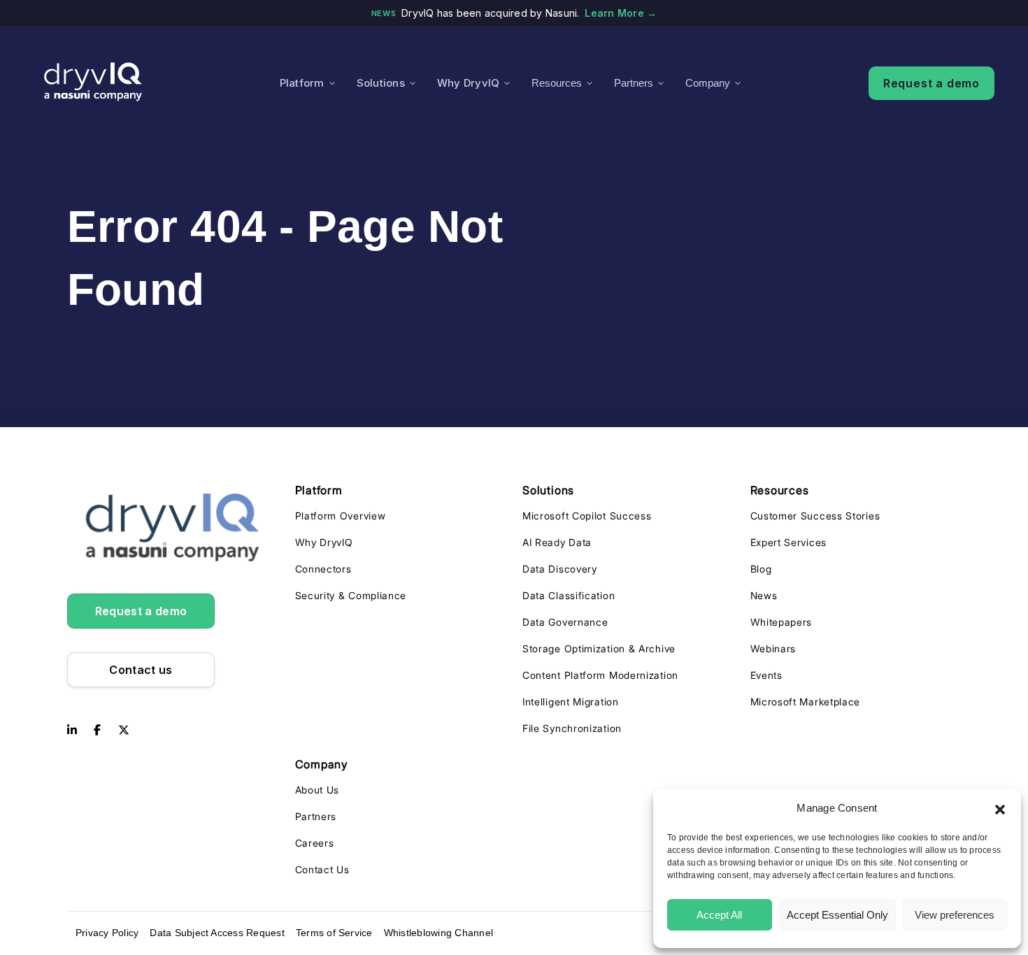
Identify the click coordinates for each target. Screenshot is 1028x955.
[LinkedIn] (72, 730)
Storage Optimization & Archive (599, 648)
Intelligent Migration (570, 702)
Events (766, 675)
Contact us (140, 670)
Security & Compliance (351, 595)
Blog (761, 569)
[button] (1000, 808)
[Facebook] (97, 730)
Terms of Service (334, 932)
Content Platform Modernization (600, 675)
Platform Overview (340, 516)
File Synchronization (572, 728)
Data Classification (568, 595)
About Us (317, 790)
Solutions (381, 82)
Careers (314, 843)
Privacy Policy (107, 932)
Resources (556, 83)
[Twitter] (123, 730)
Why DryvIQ (468, 82)
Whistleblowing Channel (438, 932)
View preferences (954, 915)
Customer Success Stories (815, 516)
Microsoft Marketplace (805, 702)
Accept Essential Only (837, 915)
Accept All (719, 915)
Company (707, 83)
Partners (633, 83)
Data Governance (565, 622)
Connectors (323, 569)
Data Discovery (559, 569)
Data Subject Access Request (217, 932)
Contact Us (322, 869)
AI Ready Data (557, 542)
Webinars (773, 648)
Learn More (621, 13)
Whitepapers (781, 622)
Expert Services (788, 542)
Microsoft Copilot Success (587, 516)
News (764, 595)
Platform (302, 82)
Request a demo (931, 83)
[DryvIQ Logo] (93, 83)
